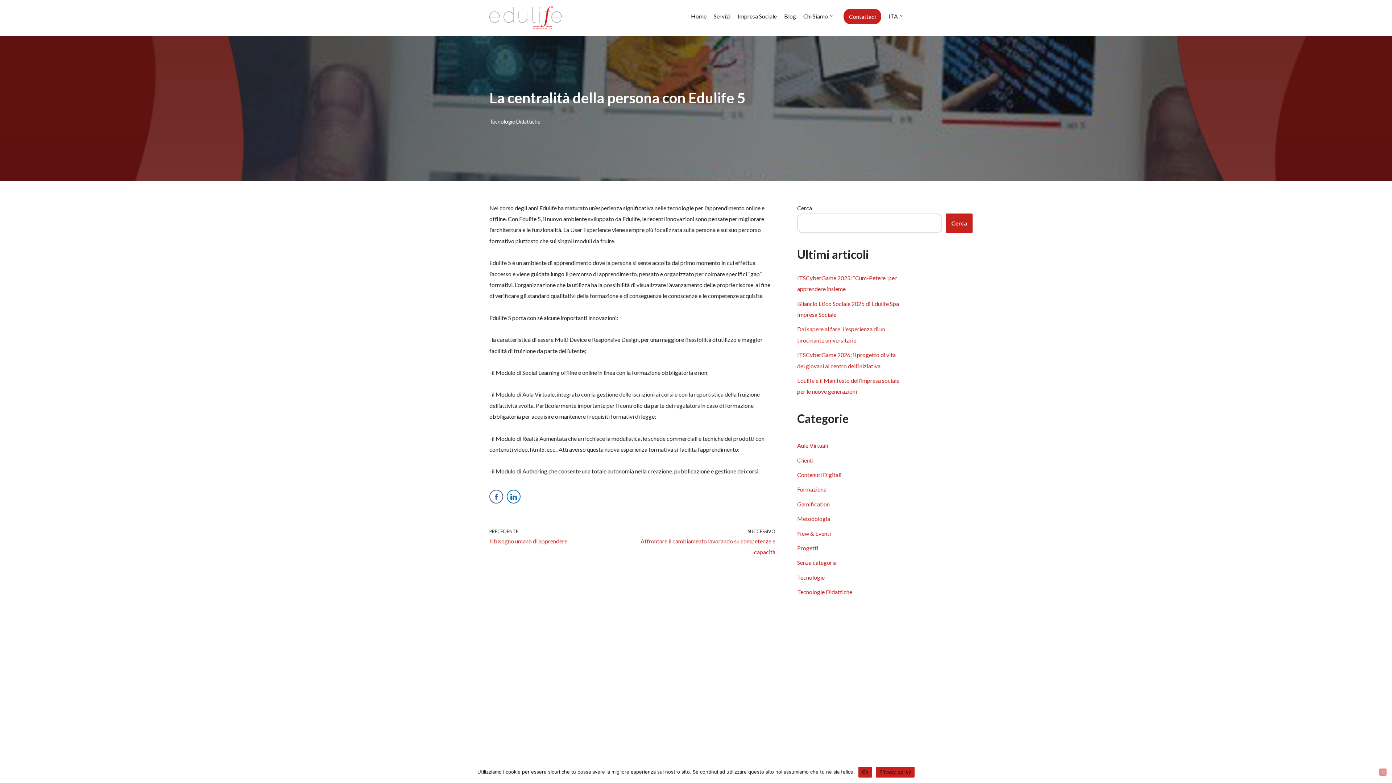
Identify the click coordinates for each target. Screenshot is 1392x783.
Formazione (811, 489)
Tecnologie (811, 577)
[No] (1383, 772)
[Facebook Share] (496, 497)
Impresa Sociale (757, 16)
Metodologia (813, 518)
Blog (790, 16)
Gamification (813, 504)
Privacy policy (895, 772)
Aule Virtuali (812, 445)
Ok (865, 772)
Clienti (805, 460)
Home (699, 16)
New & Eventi (814, 533)
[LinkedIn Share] (514, 497)
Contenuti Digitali (819, 474)
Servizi (722, 16)
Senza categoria (817, 562)
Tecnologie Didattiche (514, 122)
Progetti (807, 547)
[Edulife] (525, 18)
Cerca (804, 207)
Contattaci (862, 16)
